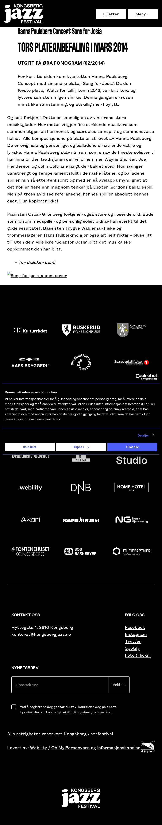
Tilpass (78, 447)
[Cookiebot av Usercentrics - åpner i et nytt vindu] (138, 377)
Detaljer (143, 435)
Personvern (77, 747)
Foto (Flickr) (138, 655)
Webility (38, 747)
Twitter (133, 641)
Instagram (136, 634)
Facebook (135, 627)
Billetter (111, 13)
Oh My (58, 747)
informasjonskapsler (118, 747)
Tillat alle (132, 447)
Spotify (132, 648)
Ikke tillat (29, 447)
